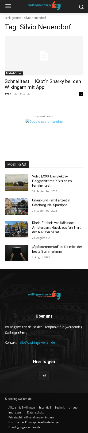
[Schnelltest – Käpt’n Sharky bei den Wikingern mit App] (44, 55)
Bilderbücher (14, 73)
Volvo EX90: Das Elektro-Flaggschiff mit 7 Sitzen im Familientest (52, 180)
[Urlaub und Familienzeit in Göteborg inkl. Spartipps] (16, 206)
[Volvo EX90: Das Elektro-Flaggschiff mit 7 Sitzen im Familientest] (16, 182)
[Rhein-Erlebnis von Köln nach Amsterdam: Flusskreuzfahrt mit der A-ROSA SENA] (16, 229)
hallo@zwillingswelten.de (36, 342)
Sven (8, 93)
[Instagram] (44, 375)
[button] (31, 417)
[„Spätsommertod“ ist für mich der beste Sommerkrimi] (16, 253)
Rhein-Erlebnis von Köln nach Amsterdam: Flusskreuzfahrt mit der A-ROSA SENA (56, 227)
